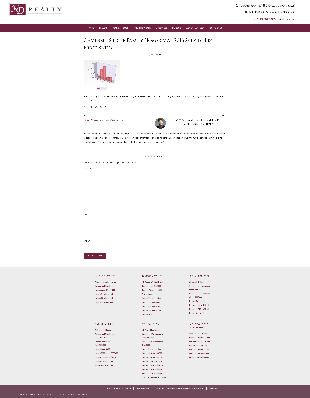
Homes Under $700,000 (151, 298)
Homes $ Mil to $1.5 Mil (104, 361)
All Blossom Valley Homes (152, 282)
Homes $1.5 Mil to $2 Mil (199, 309)
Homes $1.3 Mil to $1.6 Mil (152, 365)
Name (86, 215)
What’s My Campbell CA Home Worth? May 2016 (104, 120)
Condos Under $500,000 (151, 286)
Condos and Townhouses (105, 286)
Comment (89, 168)
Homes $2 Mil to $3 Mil (104, 298)
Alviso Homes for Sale (198, 333)
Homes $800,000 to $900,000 (106, 353)
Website (88, 241)
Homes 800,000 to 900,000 (152, 306)
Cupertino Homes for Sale (199, 337)
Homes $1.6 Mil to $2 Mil (152, 369)
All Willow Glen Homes (151, 330)
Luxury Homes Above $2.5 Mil (154, 377)
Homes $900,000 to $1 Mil (105, 357)
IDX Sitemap (142, 388)
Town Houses (147, 294)
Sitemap (214, 388)
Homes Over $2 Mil (196, 313)
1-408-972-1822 (266, 19)
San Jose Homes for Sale (82, 9)
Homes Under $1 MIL (197, 301)
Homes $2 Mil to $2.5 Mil (152, 373)
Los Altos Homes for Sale (199, 349)
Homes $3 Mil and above (105, 302)
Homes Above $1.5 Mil (104, 365)
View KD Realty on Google (118, 388)
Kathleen (289, 19)
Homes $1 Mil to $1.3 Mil (152, 361)
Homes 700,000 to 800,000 (152, 302)
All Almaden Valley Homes (105, 282)
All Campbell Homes (197, 282)
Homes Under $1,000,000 (105, 290)
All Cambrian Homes (103, 330)
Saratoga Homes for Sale (199, 354)
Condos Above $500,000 (152, 290)
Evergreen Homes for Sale (199, 341)
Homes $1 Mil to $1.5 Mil (199, 305)
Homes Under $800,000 (104, 349)
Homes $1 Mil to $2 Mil (104, 294)
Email (86, 228)
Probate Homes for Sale (199, 358)
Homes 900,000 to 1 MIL (152, 310)
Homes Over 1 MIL (149, 314)
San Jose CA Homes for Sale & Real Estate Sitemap (179, 388)
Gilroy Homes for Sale (198, 345)
